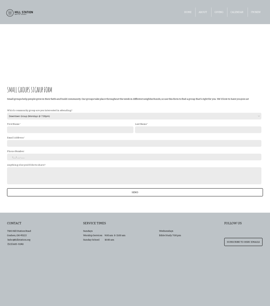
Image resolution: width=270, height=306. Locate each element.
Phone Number (15, 151)
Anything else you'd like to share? (26, 165)
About (203, 12)
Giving (219, 12)
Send (135, 192)
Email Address (15, 137)
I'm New (256, 12)
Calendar (237, 12)
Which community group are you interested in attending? (39, 110)
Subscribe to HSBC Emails (243, 242)
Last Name (141, 124)
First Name (13, 124)
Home (188, 12)
